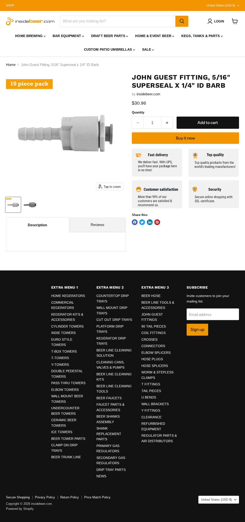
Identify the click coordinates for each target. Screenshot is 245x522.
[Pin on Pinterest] (157, 222)
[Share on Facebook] (135, 222)
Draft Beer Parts (108, 36)
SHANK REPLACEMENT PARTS (108, 433)
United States (220, 5)
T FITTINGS (150, 384)
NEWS (101, 476)
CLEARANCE (151, 417)
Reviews (97, 225)
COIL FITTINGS (153, 333)
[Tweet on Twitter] (142, 222)
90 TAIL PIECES (153, 326)
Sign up (197, 329)
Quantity (138, 112)
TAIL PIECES (151, 391)
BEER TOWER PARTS (68, 439)
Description (37, 225)
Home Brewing (29, 36)
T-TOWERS (60, 358)
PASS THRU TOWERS (68, 383)
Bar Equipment (67, 36)
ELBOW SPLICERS (156, 353)
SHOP (10, 5)
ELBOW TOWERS (65, 390)
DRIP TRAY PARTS (111, 470)
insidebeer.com (148, 94)
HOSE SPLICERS (154, 366)
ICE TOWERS (61, 432)
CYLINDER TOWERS (67, 326)
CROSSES (149, 339)
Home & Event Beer (153, 36)
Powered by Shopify (20, 509)
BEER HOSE (151, 296)
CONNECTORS (153, 346)
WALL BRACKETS (155, 404)
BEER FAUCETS (109, 398)
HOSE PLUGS (152, 359)
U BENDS (148, 397)
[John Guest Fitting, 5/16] (13, 204)
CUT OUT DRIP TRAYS (114, 320)
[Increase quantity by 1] (167, 123)
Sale (147, 49)
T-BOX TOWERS (64, 351)
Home (11, 65)
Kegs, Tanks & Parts (201, 36)
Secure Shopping (18, 497)
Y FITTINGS (150, 410)
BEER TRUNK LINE (66, 457)
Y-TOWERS (60, 364)
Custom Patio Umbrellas (108, 49)
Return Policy (69, 497)
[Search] (181, 21)
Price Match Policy (97, 497)
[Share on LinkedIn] (150, 222)
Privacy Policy (45, 497)
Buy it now (185, 138)
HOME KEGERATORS (68, 296)
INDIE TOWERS (63, 333)
